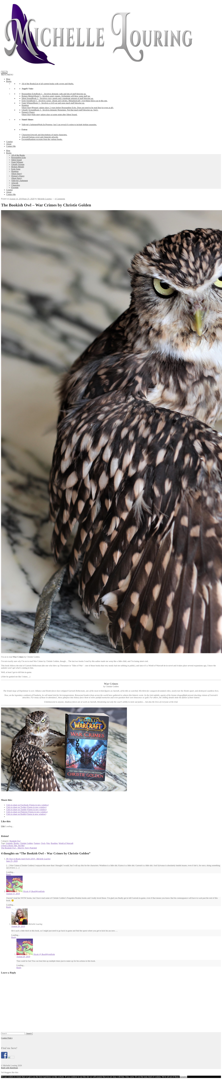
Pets (48, 843)
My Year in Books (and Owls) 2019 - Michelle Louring (28, 859)
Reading (54, 843)
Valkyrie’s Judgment (19, 180)
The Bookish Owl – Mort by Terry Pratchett (19, 848)
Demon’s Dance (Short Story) (17, 177)
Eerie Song (15, 169)
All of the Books (18, 155)
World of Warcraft (66, 843)
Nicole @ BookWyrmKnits (34, 891)
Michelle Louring (45, 199)
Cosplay (9, 142)
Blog (8, 79)
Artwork (14, 183)
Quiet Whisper (17, 162)
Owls (43, 843)
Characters (15, 185)
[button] (7, 75)
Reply (8, 874)
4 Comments (60, 199)
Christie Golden (26, 843)
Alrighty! (183, 1077)
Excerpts (14, 187)
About (8, 144)
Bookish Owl (15, 841)
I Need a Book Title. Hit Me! (13, 846)
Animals (9, 843)
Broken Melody (17, 167)
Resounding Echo (18, 157)
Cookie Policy (7, 1038)
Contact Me (11, 146)
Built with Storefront (9, 1068)
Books (8, 81)
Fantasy (37, 843)
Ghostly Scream (17, 164)
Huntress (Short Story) (16, 172)
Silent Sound (16, 160)
